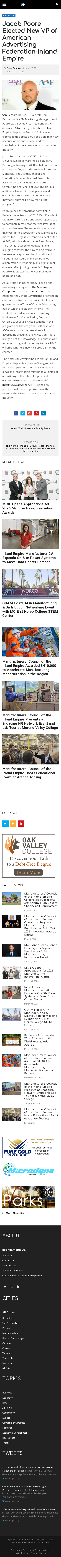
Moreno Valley (10, 1333)
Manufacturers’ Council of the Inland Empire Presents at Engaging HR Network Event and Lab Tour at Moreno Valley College (30, 721)
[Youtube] (21, 823)
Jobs (4, 1402)
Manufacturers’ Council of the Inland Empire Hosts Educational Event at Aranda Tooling (28, 773)
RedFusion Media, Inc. (34, 1539)
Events (6, 1417)
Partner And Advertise (21, 1550)
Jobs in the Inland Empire (26, 1553)
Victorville (7, 1353)
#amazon (7, 1516)
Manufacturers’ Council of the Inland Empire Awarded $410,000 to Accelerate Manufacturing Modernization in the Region (29, 667)
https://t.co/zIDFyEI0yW (38, 1470)
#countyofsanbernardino (42, 1474)
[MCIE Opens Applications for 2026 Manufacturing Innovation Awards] (30, 485)
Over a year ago (12, 1478)
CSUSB (21, 72)
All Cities (8, 1312)
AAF (14, 72)
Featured (7, 1427)
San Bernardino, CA (14, 115)
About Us (7, 1255)
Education (7, 1397)
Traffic (5, 1442)
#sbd (34, 1516)
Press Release (14, 68)
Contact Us (8, 1260)
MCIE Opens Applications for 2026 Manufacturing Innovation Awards (27, 508)
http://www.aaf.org (14, 384)
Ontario (6, 1343)
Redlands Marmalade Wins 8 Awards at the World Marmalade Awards (39, 1040)
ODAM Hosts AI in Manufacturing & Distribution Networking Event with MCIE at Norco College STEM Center (30, 609)
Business (7, 15)
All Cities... (7, 1368)
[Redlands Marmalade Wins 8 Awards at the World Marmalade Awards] (11, 1040)
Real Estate (8, 1437)
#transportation (47, 1516)
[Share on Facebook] (16, 413)
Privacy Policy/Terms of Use (35, 1542)
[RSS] (13, 823)
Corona (6, 1348)
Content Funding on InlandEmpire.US (22, 1275)
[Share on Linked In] (43, 413)
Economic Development (15, 1432)
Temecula (7, 1358)
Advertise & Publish (13, 1270)
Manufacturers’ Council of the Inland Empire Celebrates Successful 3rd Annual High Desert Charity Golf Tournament (41, 899)
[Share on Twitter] (22, 413)
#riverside (20, 1496)
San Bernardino (10, 1322)
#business (8, 1496)
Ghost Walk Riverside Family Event (30, 428)
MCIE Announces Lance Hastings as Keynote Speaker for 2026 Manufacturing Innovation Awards (40, 951)
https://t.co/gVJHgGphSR (16, 1512)
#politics (23, 1474)
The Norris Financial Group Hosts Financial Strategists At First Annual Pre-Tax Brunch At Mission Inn (30, 448)
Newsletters (9, 1265)
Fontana (6, 1328)
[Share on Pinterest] (36, 413)
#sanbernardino (22, 1516)
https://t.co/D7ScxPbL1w (16, 1493)
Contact (43, 1553)
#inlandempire (10, 1474)
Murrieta (7, 1363)
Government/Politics (13, 1422)
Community (8, 1412)
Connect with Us (42, 1550)
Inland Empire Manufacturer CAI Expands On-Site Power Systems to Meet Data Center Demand (29, 558)
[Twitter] (5, 823)
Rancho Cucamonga (13, 1338)
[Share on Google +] (29, 413)
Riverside (7, 1318)
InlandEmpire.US (14, 1250)
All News (7, 1407)
